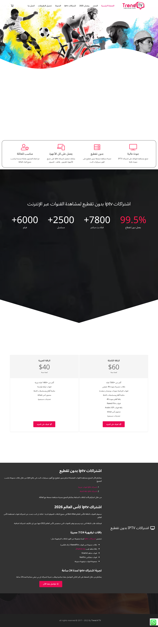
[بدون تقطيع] (97, 147)
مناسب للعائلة (25, 154)
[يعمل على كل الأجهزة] (61, 147)
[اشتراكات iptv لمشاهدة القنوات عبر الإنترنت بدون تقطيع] (133, 6)
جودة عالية (133, 154)
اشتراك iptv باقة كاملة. (88, 491)
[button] (63, 6)
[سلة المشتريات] (12, 6)
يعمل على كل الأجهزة (61, 154)
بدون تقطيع (97, 154)
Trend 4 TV (96, 620)
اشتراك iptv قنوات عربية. (87, 487)
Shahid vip (80, 549)
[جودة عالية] (133, 147)
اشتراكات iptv (90, 539)
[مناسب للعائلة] (25, 147)
